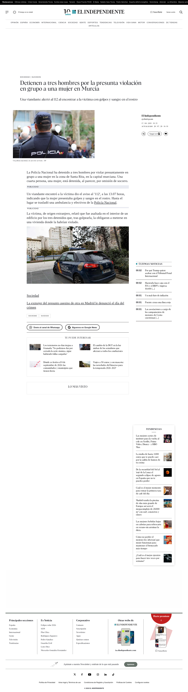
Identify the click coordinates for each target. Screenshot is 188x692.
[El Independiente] (94, 12)
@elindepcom (147, 119)
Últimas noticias (20, 2)
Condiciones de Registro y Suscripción (98, 682)
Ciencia (62, 22)
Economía (35, 22)
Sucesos (36, 77)
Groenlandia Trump (45, 2)
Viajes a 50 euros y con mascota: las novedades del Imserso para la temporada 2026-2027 (108, 365)
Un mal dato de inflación (156, 295)
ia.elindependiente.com (125, 650)
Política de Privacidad (47, 682)
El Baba (96, 2)
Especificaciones (83, 643)
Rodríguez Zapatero (49, 636)
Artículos (94, 26)
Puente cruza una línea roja (158, 302)
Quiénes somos (82, 639)
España (24, 22)
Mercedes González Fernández (53, 650)
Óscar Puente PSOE (84, 2)
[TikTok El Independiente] (113, 675)
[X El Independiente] (75, 675)
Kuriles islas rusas (61, 2)
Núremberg (154, 2)
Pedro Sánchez (122, 2)
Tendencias (106, 22)
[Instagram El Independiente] (98, 675)
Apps (78, 636)
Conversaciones (155, 22)
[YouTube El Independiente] (89, 675)
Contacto (79, 625)
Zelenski (163, 2)
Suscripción (81, 629)
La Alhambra (172, 2)
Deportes (93, 22)
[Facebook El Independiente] (82, 675)
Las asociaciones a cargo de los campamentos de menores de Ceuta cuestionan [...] (158, 313)
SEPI (43, 629)
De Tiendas (171, 22)
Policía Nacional (105, 202)
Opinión (15, 22)
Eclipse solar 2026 (48, 625)
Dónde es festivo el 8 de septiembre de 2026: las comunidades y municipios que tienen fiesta (58, 366)
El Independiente (151, 116)
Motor (141, 22)
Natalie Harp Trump (107, 2)
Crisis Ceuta (32, 2)
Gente (83, 22)
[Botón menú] (7, 12)
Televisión (119, 22)
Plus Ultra (45, 632)
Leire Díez (45, 647)
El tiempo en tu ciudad (25, 12)
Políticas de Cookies (124, 682)
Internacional (49, 22)
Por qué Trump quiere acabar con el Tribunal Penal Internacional (158, 273)
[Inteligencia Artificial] (126, 645)
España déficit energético (138, 2)
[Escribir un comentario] (166, 134)
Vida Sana (131, 22)
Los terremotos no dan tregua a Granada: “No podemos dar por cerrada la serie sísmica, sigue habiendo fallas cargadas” (58, 349)
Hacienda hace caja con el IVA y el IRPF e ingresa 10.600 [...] (157, 286)
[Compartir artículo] (144, 134)
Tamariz (72, 2)
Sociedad (73, 22)
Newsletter (80, 632)
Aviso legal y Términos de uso (69, 682)
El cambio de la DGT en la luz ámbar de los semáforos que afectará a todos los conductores (108, 348)
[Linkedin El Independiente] (105, 675)
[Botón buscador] (181, 12)
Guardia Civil (46, 643)
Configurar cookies (142, 682)
